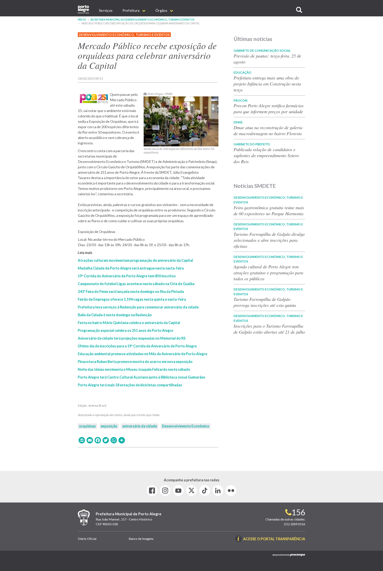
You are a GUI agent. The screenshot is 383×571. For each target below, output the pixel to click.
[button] (299, 10)
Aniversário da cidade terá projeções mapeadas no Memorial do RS (132, 338)
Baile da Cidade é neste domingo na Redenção (115, 315)
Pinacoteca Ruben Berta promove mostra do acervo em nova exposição (135, 361)
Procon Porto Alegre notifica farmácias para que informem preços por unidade (269, 108)
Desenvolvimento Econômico (185, 426)
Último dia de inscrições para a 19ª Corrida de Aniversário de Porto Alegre (137, 346)
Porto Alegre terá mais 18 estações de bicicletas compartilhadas (130, 385)
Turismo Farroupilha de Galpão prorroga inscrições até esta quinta (265, 302)
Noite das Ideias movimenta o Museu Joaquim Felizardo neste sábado (134, 369)
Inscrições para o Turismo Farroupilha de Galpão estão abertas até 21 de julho (269, 329)
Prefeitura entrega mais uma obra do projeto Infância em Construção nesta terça (267, 84)
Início (82, 19)
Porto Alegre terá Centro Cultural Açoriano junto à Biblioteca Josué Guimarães (141, 377)
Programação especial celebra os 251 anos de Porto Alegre (125, 330)
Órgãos (161, 10)
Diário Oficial (87, 538)
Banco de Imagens (141, 538)
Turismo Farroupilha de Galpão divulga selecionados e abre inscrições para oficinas (269, 240)
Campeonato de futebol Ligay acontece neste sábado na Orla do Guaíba (136, 284)
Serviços (106, 10)
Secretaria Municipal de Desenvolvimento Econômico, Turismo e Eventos (142, 19)
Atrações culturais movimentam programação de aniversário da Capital (135, 260)
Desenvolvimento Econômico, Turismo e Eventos (124, 35)
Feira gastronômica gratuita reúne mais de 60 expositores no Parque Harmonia (269, 210)
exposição (109, 426)
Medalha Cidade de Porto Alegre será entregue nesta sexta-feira (131, 268)
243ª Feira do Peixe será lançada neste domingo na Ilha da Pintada (131, 291)
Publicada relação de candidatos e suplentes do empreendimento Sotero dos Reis (266, 155)
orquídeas (87, 426)
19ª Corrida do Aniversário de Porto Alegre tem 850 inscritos (127, 276)
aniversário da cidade (139, 426)
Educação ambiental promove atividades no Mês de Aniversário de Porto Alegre (142, 354)
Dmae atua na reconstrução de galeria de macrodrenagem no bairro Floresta (268, 130)
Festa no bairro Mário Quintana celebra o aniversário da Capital (129, 322)
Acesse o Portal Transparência (274, 539)
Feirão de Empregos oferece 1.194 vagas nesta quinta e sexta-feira (132, 299)
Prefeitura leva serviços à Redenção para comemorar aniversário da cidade (138, 307)
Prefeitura (131, 10)
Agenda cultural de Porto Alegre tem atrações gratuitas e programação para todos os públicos (268, 273)
